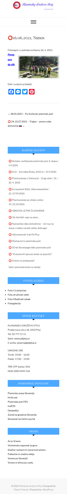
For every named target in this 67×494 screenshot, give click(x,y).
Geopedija (13, 410)
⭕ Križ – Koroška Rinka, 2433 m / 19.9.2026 (32, 171)
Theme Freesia (21, 489)
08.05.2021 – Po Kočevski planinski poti (30, 113)
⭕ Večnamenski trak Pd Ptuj (24, 234)
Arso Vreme (14, 441)
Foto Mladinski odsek (19, 299)
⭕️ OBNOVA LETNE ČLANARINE (26, 210)
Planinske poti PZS (18, 401)
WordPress (48, 489)
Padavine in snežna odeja (21, 454)
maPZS (11, 406)
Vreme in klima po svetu (20, 462)
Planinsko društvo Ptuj (30, 486)
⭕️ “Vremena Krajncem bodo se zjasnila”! (30, 254)
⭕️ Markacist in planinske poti (25, 240)
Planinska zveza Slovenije (21, 393)
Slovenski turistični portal (21, 418)
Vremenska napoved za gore (22, 445)
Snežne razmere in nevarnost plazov (27, 449)
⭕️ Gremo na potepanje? (22, 260)
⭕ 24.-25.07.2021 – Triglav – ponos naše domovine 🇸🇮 (29, 123)
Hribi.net (12, 397)
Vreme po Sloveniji (18, 458)
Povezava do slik (11, 59)
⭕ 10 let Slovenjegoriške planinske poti (30, 247)
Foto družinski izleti (18, 294)
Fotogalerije (14, 303)
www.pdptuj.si (22, 338)
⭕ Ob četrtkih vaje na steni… (24, 217)
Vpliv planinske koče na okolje (24, 267)
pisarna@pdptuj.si (26, 342)
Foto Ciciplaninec (17, 290)
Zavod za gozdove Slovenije (22, 414)
